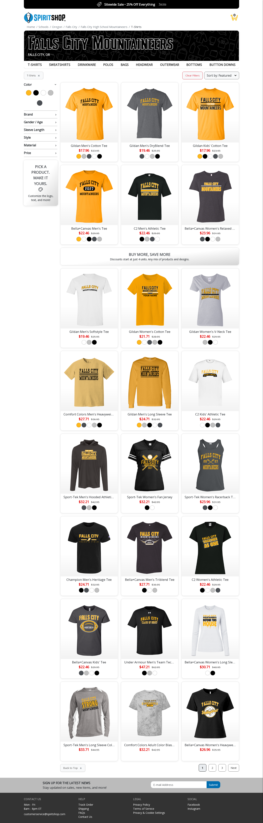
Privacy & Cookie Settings (149, 813)
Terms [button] (162, 4)
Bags (125, 65)
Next (234, 768)
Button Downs (222, 65)
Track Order (85, 804)
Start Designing (89, 135)
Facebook (194, 804)
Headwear (144, 65)
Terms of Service (143, 808)
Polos (108, 65)
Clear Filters (192, 75)
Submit (213, 785)
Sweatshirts (59, 65)
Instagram (194, 808)
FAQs (81, 813)
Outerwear (169, 65)
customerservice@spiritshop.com (44, 814)
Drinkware (87, 65)
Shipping (83, 808)
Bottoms (194, 65)
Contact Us (85, 817)
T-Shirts (35, 65)
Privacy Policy (141, 804)
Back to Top (72, 768)
